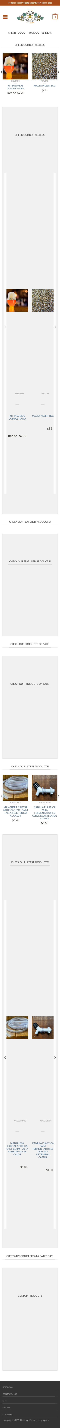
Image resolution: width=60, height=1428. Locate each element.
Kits (4, 1401)
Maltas (44, 81)
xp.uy (25, 1420)
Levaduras (7, 1414)
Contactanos (9, 1394)
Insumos (15, 81)
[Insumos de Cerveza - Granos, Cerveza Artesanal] (30, 15)
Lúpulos (6, 1408)
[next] (58, 78)
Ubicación (7, 1387)
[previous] (1, 78)
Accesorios (16, 802)
